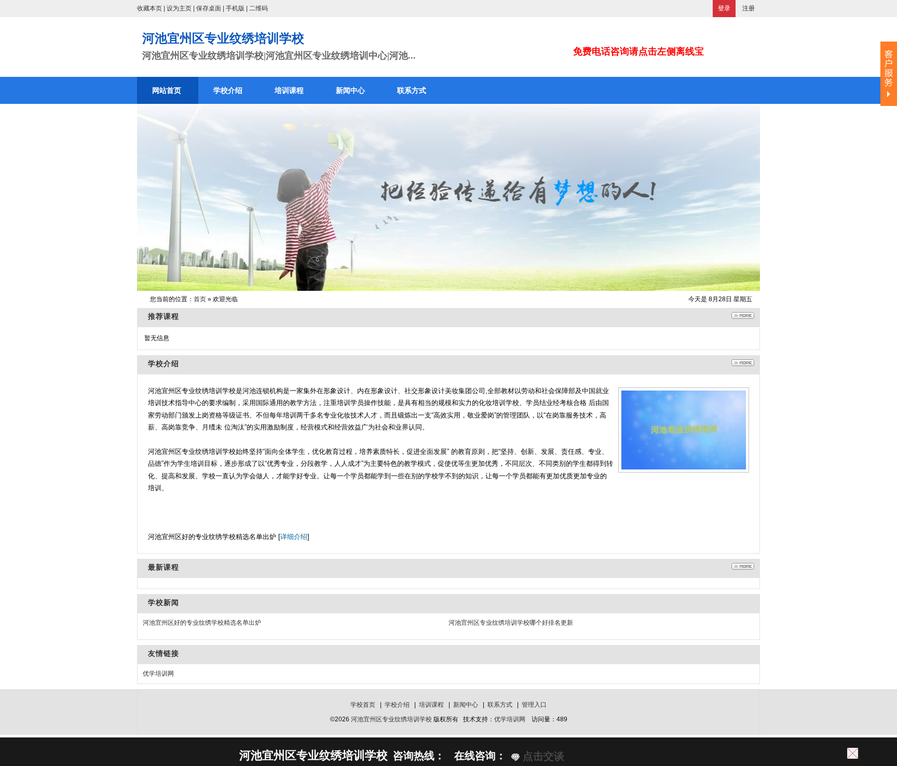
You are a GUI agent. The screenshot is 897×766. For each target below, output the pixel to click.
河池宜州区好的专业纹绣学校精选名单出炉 (202, 622)
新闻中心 (465, 704)
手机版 (235, 8)
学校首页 (362, 704)
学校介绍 (397, 704)
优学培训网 (158, 673)
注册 (748, 8)
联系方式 (499, 704)
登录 (724, 8)
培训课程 (431, 704)
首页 (200, 299)
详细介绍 (293, 537)
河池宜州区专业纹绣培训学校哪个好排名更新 (510, 622)
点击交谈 (542, 756)
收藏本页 (149, 8)
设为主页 (179, 8)
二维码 (258, 8)
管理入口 (534, 704)
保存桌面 (208, 8)
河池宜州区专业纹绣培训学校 (391, 719)
